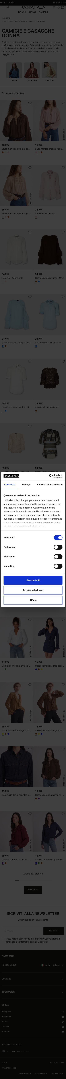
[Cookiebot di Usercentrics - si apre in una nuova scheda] (49, 476)
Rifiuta (33, 600)
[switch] (58, 547)
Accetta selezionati (33, 590)
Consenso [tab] (9, 484)
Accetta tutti (33, 580)
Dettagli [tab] (26, 484)
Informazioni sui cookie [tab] (49, 484)
